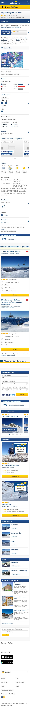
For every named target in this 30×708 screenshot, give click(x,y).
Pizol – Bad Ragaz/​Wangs (10, 251)
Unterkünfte (7, 48)
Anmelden (5, 635)
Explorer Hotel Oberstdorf (18, 583)
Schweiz (6, 253)
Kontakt (3, 678)
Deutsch (7, 672)
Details (15, 295)
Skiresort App (5, 652)
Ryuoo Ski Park (11, 7)
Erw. (3, 387)
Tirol (11, 306)
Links (17, 678)
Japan (8, 27)
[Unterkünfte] (2, 48)
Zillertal (6, 307)
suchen (22, 394)
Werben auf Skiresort (7, 690)
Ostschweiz (12, 253)
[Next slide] (28, 148)
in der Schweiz (14, 506)
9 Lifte (18, 40)
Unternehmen (20, 682)
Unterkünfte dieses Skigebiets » (12, 138)
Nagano (13, 355)
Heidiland (17, 253)
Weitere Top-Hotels (7, 623)
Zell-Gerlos (11, 307)
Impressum (4, 682)
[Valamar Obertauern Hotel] (5, 601)
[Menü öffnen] (2, 2)
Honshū (13, 27)
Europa (2, 253)
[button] (8, 395)
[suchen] (27, 2)
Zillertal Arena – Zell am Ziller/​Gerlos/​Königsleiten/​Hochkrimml (11, 302)
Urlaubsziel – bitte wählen (8, 381)
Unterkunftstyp (22, 387)
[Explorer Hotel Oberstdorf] (5, 587)
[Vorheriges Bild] (3, 425)
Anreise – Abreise (6, 375)
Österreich (7, 306)
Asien (20, 354)
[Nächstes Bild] (27, 425)
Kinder (9, 387)
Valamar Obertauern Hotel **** (20, 597)
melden (3, 229)
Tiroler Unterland (17, 306)
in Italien (12, 467)
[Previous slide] (2, 148)
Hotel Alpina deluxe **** (21, 610)
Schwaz (2, 307)
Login (17, 686)
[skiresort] (15, 2)
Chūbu (18, 27)
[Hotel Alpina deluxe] (5, 614)
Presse (3, 686)
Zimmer (15, 387)
